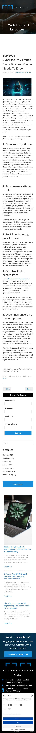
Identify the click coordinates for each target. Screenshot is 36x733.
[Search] (31, 442)
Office (5, 461)
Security (28, 72)
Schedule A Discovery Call (18, 654)
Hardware (6, 458)
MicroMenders (20, 72)
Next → (29, 389)
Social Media (7, 468)
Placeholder (18, 484)
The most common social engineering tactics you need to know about (16, 605)
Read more (8, 567)
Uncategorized (8, 471)
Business (6, 455)
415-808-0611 (22, 689)
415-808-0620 (15, 691)
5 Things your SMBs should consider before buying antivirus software (15, 576)
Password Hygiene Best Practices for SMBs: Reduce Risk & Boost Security (17, 549)
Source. (5, 378)
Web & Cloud (7, 475)
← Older (7, 389)
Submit (18, 433)
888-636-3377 (17, 685)
